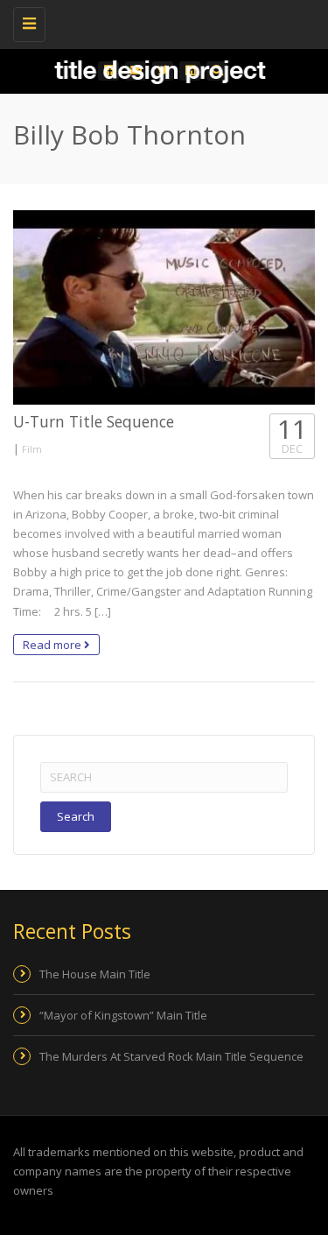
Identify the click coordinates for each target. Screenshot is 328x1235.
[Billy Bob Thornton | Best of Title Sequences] (159, 22)
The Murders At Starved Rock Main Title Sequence (171, 1056)
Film (32, 448)
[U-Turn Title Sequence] (164, 307)
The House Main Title (94, 974)
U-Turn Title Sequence (93, 421)
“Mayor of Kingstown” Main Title (123, 1015)
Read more (53, 645)
